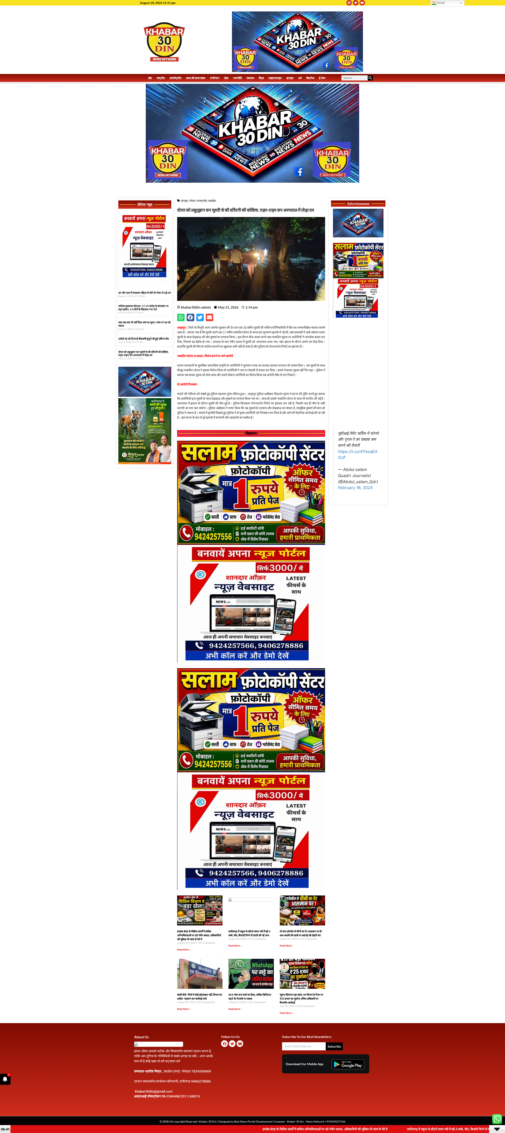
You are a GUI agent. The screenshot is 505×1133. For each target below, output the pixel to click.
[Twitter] (355, 3)
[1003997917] (144, 396)
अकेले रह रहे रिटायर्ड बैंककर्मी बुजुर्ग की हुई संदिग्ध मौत (143, 338)
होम (150, 78)
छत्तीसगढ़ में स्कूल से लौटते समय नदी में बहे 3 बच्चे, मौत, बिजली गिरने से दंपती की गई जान (327, 1129)
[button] (181, 317)
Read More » (183, 949)
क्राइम (290, 78)
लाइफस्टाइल (275, 78)
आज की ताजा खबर (195, 78)
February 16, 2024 (355, 487)
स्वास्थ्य (250, 78)
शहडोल (212, 200)
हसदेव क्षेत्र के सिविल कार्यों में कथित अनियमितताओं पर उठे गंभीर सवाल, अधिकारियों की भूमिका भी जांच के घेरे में (199, 935)
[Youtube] (362, 3)
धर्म (300, 78)
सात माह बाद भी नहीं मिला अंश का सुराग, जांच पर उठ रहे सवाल (144, 324)
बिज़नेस (310, 78)
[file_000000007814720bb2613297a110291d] (144, 282)
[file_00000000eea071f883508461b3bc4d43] (251, 661)
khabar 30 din (295, 1121)
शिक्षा (261, 78)
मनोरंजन (214, 78)
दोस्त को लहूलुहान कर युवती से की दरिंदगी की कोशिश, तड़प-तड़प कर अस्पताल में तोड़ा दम (143, 353)
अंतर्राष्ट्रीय (175, 78)
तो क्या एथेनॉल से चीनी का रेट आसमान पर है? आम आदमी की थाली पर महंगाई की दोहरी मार (447, 1129)
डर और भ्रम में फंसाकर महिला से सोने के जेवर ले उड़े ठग (144, 292)
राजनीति (237, 78)
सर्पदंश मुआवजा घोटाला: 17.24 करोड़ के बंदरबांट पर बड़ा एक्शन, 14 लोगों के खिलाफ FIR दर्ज (143, 307)
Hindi (440, 3)
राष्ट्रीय (161, 78)
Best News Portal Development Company (259, 1121)
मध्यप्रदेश (202, 200)
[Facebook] (349, 3)
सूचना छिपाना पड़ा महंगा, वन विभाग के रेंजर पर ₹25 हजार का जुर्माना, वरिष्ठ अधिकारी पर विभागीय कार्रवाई (301, 998)
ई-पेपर (322, 78)
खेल (226, 78)
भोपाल (192, 200)
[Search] (370, 77)
